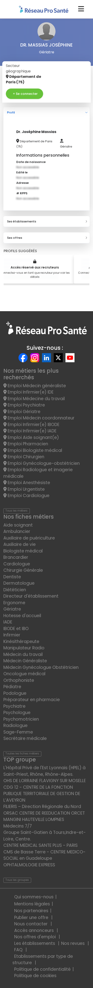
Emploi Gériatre (23, 412)
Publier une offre (31, 917)
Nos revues (73, 943)
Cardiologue (16, 564)
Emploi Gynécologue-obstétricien (43, 463)
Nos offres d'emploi (35, 937)
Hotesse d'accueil (22, 616)
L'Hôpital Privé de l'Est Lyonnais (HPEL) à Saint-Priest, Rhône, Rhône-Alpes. (44, 771)
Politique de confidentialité (42, 969)
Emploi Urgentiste (26, 489)
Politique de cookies (35, 976)
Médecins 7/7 (17, 826)
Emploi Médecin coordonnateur (40, 418)
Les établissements (35, 943)
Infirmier (11, 635)
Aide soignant (18, 525)
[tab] (46, 112)
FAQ (19, 950)
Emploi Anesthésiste (28, 483)
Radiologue (15, 725)
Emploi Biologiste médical (34, 450)
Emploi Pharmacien (27, 444)
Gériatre (12, 609)
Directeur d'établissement (30, 596)
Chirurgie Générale (23, 570)
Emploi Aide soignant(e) (33, 437)
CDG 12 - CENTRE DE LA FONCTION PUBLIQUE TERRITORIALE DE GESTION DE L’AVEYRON (41, 793)
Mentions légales (32, 904)
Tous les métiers (16, 510)
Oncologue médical (24, 674)
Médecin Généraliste (25, 661)
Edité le (22, 172)
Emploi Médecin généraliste (36, 386)
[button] (46, 112)
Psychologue (16, 713)
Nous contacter (31, 924)
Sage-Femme (18, 732)
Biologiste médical (23, 551)
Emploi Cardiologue (28, 496)
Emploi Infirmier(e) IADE (31, 431)
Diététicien (14, 590)
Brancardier (15, 557)
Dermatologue (19, 583)
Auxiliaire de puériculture (29, 538)
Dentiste (12, 577)
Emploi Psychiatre (26, 405)
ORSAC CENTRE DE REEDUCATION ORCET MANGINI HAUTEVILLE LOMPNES (44, 816)
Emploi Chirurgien (25, 457)
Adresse (22, 183)
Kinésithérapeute (21, 641)
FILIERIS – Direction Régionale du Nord (42, 806)
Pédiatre (12, 687)
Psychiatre (14, 706)
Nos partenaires (31, 911)
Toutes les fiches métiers (22, 753)
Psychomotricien (21, 719)
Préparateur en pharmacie (31, 700)
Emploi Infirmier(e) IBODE (33, 424)
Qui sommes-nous (33, 897)
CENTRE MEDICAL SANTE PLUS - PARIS (40, 845)
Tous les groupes (17, 880)
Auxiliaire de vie (19, 544)
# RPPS (22, 193)
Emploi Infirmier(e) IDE (30, 392)
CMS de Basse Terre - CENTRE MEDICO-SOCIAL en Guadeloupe (44, 855)
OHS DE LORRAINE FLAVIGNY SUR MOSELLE (44, 781)
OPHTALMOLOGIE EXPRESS (29, 865)
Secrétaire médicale (25, 738)
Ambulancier (16, 531)
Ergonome (14, 603)
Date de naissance (31, 162)
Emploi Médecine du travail (36, 399)
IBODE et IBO (16, 629)
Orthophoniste (18, 680)
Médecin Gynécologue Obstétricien (41, 667)
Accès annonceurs (34, 930)
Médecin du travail (23, 654)
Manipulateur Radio (23, 648)
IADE (7, 622)
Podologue (14, 693)
